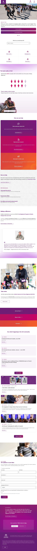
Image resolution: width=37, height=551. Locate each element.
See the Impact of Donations (10, 516)
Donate (30, 2)
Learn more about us (5, 182)
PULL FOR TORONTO (18, 29)
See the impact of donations (6, 223)
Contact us (14, 526)
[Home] (3, 2)
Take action (5, 301)
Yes (3, 491)
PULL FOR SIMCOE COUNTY (18, 32)
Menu (34, 2)
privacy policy (5, 543)
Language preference (5, 485)
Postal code (3, 480)
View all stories (18, 436)
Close (5, 547)
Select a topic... (10, 43)
